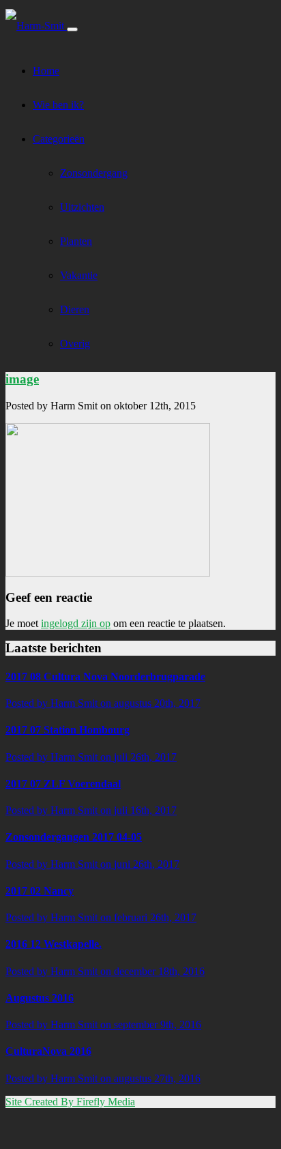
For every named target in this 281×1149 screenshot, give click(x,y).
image (22, 379)
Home (46, 70)
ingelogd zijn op (75, 623)
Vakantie (79, 275)
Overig (75, 343)
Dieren (74, 309)
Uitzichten (82, 207)
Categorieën (59, 139)
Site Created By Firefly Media (70, 1101)
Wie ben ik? (58, 105)
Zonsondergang (94, 173)
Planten (76, 241)
